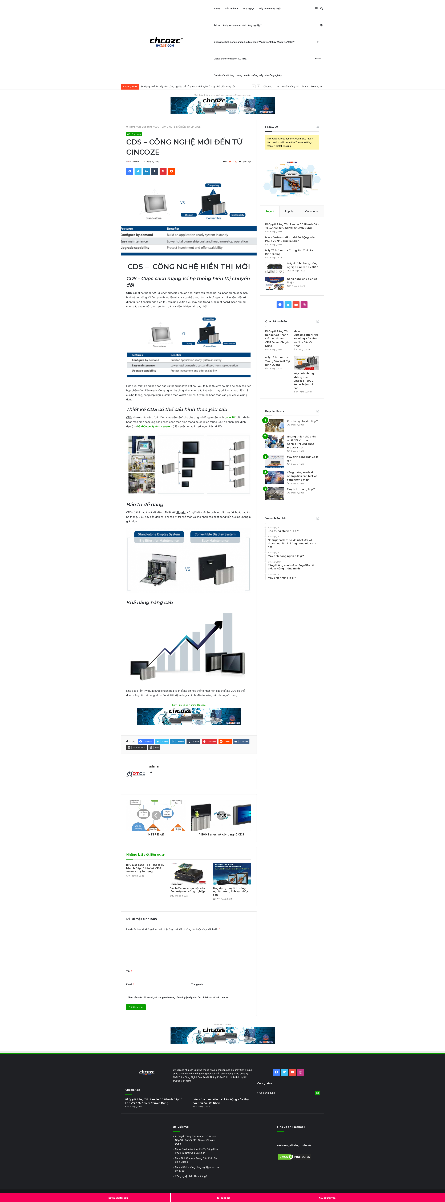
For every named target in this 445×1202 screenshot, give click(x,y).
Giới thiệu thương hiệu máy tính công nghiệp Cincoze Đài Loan (222, 95)
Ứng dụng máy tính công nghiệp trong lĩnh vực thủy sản (230, 891)
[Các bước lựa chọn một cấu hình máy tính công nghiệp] (189, 874)
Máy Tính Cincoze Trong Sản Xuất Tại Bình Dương (277, 361)
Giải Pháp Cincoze (222, 1024)
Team (305, 86)
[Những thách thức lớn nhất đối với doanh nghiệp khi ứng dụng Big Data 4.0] (274, 441)
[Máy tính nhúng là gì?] (274, 493)
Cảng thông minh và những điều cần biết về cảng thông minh (302, 476)
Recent (269, 211)
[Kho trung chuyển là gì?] (274, 425)
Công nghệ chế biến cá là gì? (191, 1176)
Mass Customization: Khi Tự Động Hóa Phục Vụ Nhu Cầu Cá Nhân (306, 338)
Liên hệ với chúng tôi (287, 86)
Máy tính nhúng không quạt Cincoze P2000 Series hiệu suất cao (304, 381)
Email (130, 984)
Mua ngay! (248, 8)
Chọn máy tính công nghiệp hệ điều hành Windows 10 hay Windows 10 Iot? (254, 42)
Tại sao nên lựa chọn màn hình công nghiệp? (238, 25)
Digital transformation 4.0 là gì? (230, 58)
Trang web (197, 984)
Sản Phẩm (230, 8)
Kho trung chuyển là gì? (302, 421)
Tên (129, 971)
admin (135, 161)
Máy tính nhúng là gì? (270, 8)
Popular (289, 211)
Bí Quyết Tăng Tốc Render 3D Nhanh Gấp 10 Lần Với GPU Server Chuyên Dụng (145, 868)
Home (217, 8)
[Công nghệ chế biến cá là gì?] (274, 283)
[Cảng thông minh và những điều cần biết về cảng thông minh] (274, 477)
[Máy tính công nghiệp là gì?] (274, 461)
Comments (312, 211)
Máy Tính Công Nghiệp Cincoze (188, 705)
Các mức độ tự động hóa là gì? (157, 86)
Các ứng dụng (144, 126)
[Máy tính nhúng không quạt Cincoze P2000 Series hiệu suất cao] (306, 363)
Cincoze (268, 86)
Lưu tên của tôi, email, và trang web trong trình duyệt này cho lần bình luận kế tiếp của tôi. (179, 997)
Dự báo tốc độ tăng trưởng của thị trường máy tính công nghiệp (248, 75)
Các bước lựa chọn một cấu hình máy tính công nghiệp (187, 890)
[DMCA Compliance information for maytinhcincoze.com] (294, 1159)
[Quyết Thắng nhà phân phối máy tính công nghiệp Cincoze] (166, 42)
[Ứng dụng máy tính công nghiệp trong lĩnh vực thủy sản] (232, 874)
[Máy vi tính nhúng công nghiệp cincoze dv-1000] (274, 268)
